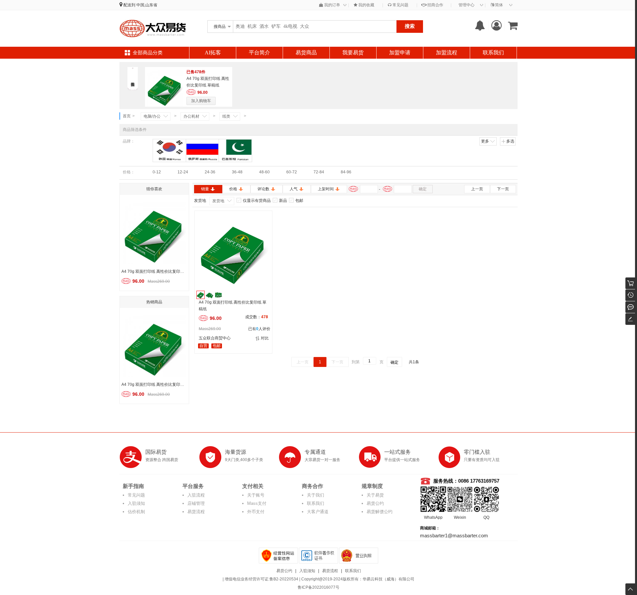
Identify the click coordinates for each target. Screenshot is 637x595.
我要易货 (353, 52)
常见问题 (399, 5)
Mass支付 (256, 503)
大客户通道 (317, 511)
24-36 (210, 172)
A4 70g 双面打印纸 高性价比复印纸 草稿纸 (232, 305)
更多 (485, 141)
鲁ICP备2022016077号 (318, 587)
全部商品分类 (148, 52)
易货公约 (375, 503)
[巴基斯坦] (235, 150)
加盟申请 (399, 52)
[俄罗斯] (202, 150)
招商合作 (434, 5)
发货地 (218, 201)
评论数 (263, 189)
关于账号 (255, 495)
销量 (205, 189)
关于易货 (375, 495)
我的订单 (331, 5)
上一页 (477, 189)
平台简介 (259, 52)
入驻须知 (136, 503)
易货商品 (306, 52)
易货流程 (196, 511)
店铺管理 (196, 503)
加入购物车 (201, 100)
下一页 (503, 189)
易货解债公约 (379, 511)
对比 (265, 338)
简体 (498, 5)
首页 (127, 116)
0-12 (157, 172)
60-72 (291, 172)
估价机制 (136, 511)
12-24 (182, 172)
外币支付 (255, 511)
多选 (510, 141)
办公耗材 (191, 116)
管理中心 (466, 5)
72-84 (319, 172)
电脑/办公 (152, 116)
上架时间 (326, 189)
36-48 (237, 172)
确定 (423, 189)
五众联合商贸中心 (215, 338)
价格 (233, 189)
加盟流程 (446, 52)
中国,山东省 (146, 5)
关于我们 (315, 495)
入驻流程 (196, 495)
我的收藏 (365, 5)
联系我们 (493, 52)
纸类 (226, 116)
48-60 (264, 172)
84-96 (346, 172)
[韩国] (169, 150)
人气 (294, 189)
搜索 (410, 26)
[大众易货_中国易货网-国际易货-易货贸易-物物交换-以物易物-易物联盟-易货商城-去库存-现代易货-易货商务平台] (152, 28)
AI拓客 (213, 52)
